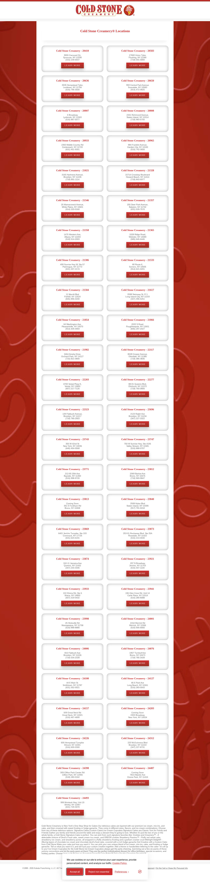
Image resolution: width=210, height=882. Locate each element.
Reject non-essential (98, 871)
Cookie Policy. (119, 863)
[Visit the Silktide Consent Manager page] (139, 871)
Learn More (72, 65)
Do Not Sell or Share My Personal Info (172, 868)
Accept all (75, 871)
